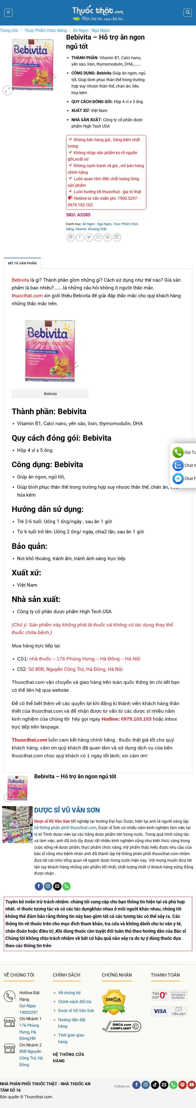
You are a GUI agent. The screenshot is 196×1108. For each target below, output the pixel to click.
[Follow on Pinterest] (182, 1085)
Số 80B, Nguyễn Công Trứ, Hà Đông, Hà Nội (75, 669)
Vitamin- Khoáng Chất (90, 229)
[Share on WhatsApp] (71, 237)
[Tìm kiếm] (187, 13)
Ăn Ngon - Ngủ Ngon (91, 30)
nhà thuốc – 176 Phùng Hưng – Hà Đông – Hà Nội (84, 658)
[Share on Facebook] (80, 237)
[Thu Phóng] (8, 90)
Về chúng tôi (69, 992)
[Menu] (8, 13)
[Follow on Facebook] (39, 886)
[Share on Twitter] (89, 237)
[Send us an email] (57, 886)
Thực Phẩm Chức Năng (45, 30)
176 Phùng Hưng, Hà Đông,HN (29, 1032)
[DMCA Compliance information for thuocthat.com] (121, 1026)
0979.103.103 (136, 719)
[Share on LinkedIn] (117, 237)
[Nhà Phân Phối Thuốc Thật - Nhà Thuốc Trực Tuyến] (98, 13)
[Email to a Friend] (98, 237)
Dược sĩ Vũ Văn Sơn (76, 1010)
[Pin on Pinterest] (107, 237)
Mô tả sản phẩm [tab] (22, 263)
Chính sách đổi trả (74, 1001)
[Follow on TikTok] (155, 1085)
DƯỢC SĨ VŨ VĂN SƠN (67, 810)
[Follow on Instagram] (48, 886)
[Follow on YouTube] (192, 1085)
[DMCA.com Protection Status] (114, 1002)
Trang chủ (9, 30)
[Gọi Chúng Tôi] (66, 886)
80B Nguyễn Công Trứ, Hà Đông (31, 1058)
